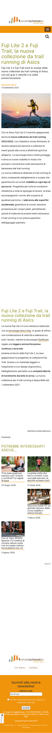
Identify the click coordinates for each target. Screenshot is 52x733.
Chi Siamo (20, 667)
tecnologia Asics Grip (19, 330)
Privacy (1, 719)
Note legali (26, 727)
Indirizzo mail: (26, 691)
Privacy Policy (9, 725)
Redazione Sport (9, 85)
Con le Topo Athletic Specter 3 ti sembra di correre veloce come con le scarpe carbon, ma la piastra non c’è (12, 543)
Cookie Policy (22, 725)
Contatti (33, 667)
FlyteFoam (43, 339)
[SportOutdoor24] (26, 20)
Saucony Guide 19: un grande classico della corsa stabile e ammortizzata (39, 509)
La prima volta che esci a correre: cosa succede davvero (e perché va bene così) (38, 477)
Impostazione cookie (26, 673)
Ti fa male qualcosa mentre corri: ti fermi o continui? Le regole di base (12, 477)
